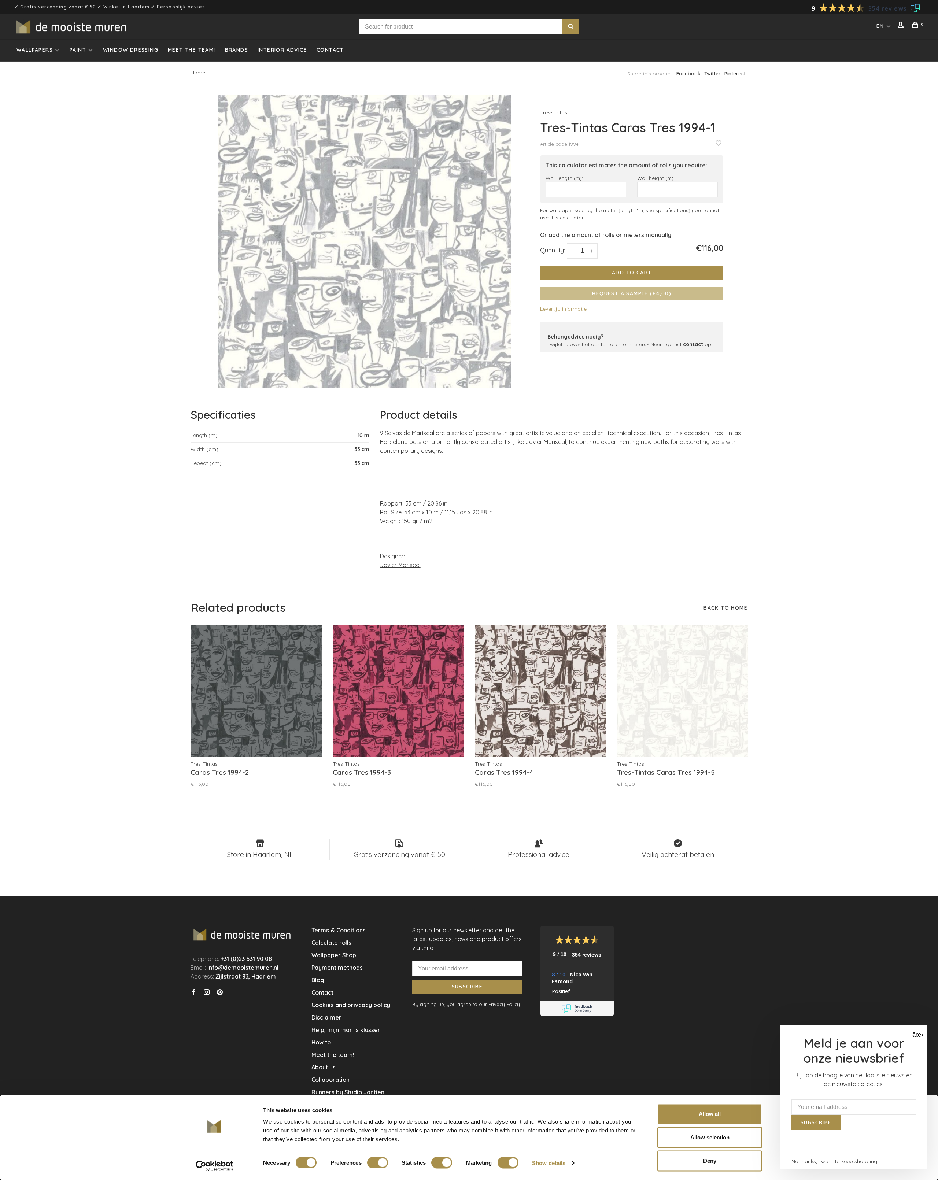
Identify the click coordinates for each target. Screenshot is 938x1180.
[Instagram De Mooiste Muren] (207, 992)
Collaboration (330, 1079)
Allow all (710, 1114)
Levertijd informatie (563, 309)
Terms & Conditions (338, 930)
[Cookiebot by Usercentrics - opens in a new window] (214, 1165)
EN (880, 26)
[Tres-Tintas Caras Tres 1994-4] (540, 691)
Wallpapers (34, 50)
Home (198, 72)
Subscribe (467, 986)
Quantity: (552, 250)
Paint (78, 50)
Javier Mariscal (400, 565)
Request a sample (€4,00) (631, 293)
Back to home (725, 607)
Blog (317, 980)
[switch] (377, 1162)
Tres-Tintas (553, 112)
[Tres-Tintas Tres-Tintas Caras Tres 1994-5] (682, 691)
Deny (709, 1161)
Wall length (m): (564, 178)
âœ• (917, 1035)
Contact (330, 50)
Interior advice (282, 50)
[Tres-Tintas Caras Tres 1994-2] (256, 691)
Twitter (712, 73)
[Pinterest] (220, 992)
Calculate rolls (331, 942)
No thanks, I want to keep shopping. (834, 1161)
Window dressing (130, 50)
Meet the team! (191, 50)
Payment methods (337, 967)
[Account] (901, 26)
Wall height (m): (656, 178)
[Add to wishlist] (718, 143)
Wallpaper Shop (333, 955)
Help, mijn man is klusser (345, 1029)
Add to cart (631, 272)
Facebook (688, 73)
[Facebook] (193, 992)
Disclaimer (326, 1017)
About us (323, 1067)
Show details (548, 1162)
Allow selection (710, 1137)
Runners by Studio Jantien (347, 1092)
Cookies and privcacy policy (350, 1005)
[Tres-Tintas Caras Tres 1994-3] (398, 691)
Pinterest (735, 73)
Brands (236, 50)
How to (321, 1042)
